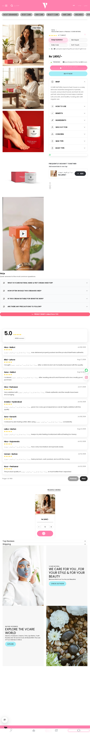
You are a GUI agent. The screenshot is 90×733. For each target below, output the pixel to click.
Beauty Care (53, 14)
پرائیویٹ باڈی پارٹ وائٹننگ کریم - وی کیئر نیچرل (65, 172)
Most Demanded (10, 14)
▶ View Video (36, 28)
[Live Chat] (4, 720)
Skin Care (39, 14)
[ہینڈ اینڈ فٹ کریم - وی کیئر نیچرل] (45, 504)
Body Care (26, 14)
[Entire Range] (33, 730)
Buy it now (68, 74)
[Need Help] (79, 730)
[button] (14, 5)
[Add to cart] (45, 533)
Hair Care (67, 14)
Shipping (7, 544)
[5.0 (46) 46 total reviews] (85, 34)
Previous (73, 478)
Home (53, 30)
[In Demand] (56, 730)
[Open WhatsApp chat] (68, 154)
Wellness (79, 14)
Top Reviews (8, 541)
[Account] (11, 730)
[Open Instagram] (86, 377)
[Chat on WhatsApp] (86, 370)
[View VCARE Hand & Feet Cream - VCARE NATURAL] (23, 233)
